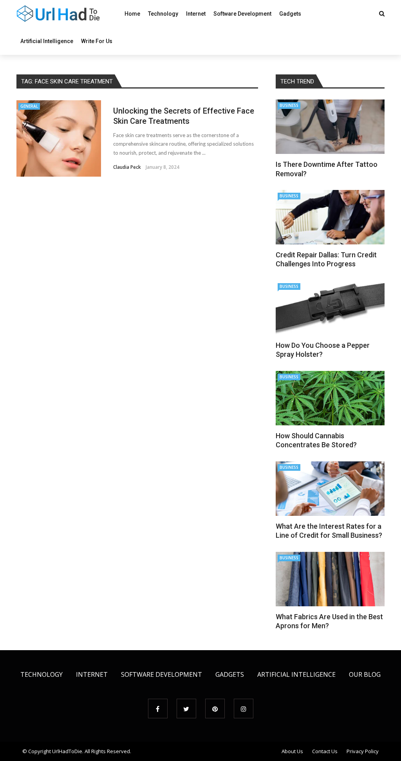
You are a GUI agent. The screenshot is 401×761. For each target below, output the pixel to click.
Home (132, 14)
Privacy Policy (363, 751)
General (29, 106)
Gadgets (290, 14)
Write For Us (96, 41)
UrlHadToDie (67, 751)
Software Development (242, 14)
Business (289, 105)
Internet (196, 14)
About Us (292, 751)
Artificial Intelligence (46, 41)
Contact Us (325, 751)
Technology (163, 14)
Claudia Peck (127, 167)
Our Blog (365, 674)
